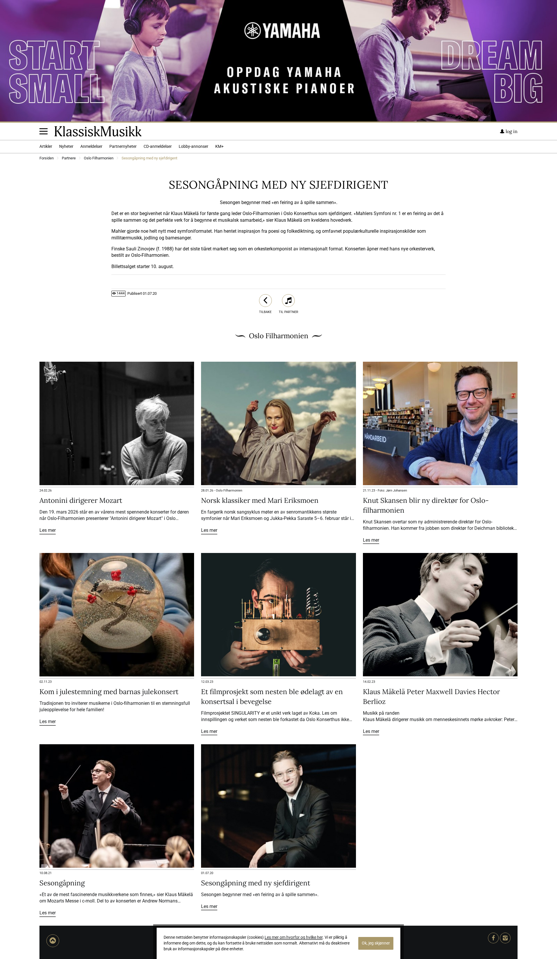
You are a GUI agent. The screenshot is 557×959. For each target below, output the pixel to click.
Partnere (69, 158)
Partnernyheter (123, 146)
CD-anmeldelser (158, 146)
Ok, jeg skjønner (376, 943)
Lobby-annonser (193, 146)
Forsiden (46, 158)
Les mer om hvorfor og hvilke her (294, 937)
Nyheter (66, 146)
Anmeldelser (91, 146)
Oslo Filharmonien (98, 158)
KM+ (219, 146)
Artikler (45, 146)
